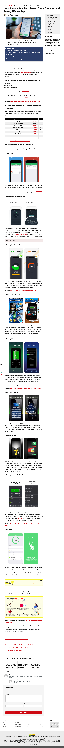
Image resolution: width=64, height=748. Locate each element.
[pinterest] (1, 370)
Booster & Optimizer (9, 5)
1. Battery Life (49, 20)
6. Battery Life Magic (50, 27)
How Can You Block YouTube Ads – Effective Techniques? (51, 50)
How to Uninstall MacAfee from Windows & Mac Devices (51, 53)
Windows (5, 722)
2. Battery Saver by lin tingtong (52, 21)
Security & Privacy (18, 726)
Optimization (17, 722)
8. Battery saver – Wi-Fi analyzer (52, 30)
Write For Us (41, 726)
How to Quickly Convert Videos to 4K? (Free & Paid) (52, 46)
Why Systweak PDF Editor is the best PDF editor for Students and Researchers (52, 40)
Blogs (39, 722)
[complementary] (1, 375)
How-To (28, 726)
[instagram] (54, 723)
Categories (40, 724)
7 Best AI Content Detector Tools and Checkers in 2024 (11, 666)
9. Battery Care (49, 32)
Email (25, 703)
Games (28, 722)
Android (5, 726)
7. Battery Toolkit (49, 29)
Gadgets (28, 724)
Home (5, 5)
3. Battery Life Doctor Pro (51, 23)
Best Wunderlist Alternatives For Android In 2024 (35, 666)
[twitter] (1, 368)
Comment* (7, 694)
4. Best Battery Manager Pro (51, 24)
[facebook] (1, 366)
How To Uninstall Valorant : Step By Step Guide (23, 666)
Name (7, 703)
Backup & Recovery (18, 724)
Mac (4, 724)
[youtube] (51, 726)
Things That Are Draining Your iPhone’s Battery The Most (52, 18)
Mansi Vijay (9, 14)
